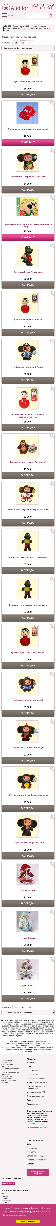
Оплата (30, 1100)
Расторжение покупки (38, 1172)
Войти (29, 1144)
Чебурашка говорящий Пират (28, 367)
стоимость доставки (42, 1043)
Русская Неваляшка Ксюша (28, 319)
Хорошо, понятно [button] (28, 1221)
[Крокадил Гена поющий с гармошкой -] (28, 599)
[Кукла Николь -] (28, 932)
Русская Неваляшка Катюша (28, 81)
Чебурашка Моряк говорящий (28, 700)
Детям (38, 28)
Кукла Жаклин (28, 890)
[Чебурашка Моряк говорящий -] (28, 694)
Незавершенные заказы (37, 1160)
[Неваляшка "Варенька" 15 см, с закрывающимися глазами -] (28, 409)
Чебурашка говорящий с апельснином (28, 795)
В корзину (28, 142)
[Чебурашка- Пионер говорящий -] (28, 742)
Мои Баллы (31, 1152)
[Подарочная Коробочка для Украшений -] (28, 123)
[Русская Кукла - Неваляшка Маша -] (28, 647)
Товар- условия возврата (37, 1082)
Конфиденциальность (36, 1078)
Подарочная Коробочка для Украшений (28, 129)
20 (23, 43)
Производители (33, 1104)
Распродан (28, 94)
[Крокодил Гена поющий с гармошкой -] (28, 552)
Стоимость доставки (35, 1096)
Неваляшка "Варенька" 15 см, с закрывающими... (28, 415)
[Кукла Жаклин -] (28, 885)
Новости (30, 1164)
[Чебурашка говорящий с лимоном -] (28, 171)
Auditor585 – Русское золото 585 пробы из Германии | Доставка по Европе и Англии (25, 27)
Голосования (32, 1070)
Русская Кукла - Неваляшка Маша (28, 652)
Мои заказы (32, 1148)
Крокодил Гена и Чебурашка (28, 272)
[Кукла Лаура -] (28, 980)
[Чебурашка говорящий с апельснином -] (28, 789)
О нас (29, 1066)
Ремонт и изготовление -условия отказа (36, 1087)
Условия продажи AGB (36, 1092)
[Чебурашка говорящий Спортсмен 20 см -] (28, 504)
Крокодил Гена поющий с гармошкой (28, 557)
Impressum (12, 1080)
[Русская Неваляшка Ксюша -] (28, 314)
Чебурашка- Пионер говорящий (28, 747)
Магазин (31, 28)
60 (30, 43)
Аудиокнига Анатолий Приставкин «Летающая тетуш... (28, 225)
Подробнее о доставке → (38, 1128)
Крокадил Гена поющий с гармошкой (28, 605)
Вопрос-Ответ (32, 1074)
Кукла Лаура (28, 985)
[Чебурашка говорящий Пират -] (28, 361)
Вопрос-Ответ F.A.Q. (35, 1156)
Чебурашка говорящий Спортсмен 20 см (28, 510)
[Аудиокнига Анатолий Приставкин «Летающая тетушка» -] (28, 216)
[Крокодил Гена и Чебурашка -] (28, 266)
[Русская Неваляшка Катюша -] (28, 76)
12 (16, 43)
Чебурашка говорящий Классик (28, 843)
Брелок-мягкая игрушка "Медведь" (28, 462)
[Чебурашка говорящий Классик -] (28, 837)
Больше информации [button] (14, 1215)
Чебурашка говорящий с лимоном (28, 177)
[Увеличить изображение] (52, 55)
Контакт (4, 1082)
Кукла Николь (28, 938)
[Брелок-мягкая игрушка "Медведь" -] (28, 456)
